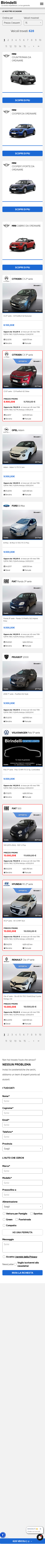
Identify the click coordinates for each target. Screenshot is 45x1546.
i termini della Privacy (26, 1256)
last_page (38, 46)
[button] (3, 1535)
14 (20, 46)
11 (6, 46)
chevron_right (34, 46)
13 (15, 46)
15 (25, 46)
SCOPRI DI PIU (22, 100)
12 (11, 46)
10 (40, 39)
